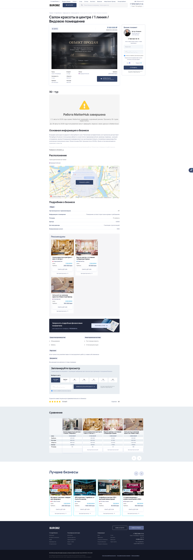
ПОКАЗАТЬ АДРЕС (84, 182)
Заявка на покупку (119, 527)
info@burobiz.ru (140, 539)
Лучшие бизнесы (63, 472)
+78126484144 (73, 328)
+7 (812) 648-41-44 (136, 4)
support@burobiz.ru (139, 543)
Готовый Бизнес (58, 13)
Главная (51, 13)
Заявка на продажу (136, 527)
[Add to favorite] (72, 242)
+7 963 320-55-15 (133, 39)
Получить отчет (100, 325)
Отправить (133, 67)
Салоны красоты (75, 13)
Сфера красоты (66, 13)
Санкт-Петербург (137, 6)
